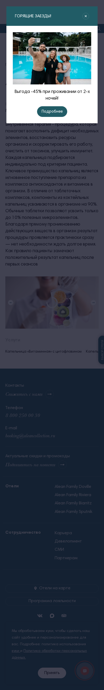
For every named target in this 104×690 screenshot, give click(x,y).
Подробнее (52, 112)
